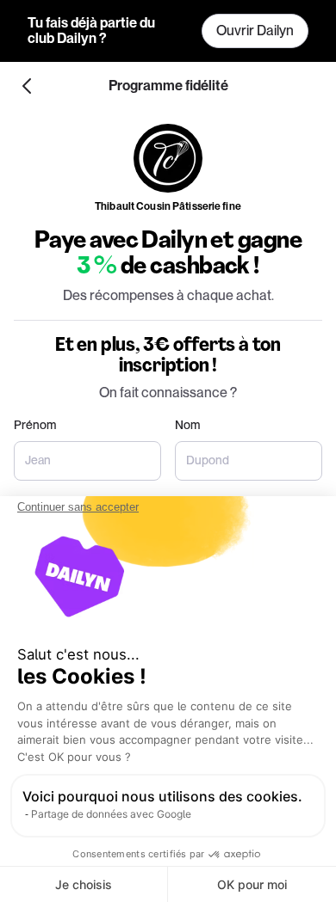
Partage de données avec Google (111, 813)
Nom (187, 425)
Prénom (35, 425)
